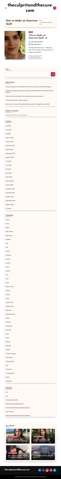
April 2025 (9, 173)
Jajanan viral (9, 302)
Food (7, 278)
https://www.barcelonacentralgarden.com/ (18, 407)
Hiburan (8, 290)
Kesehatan (9, 310)
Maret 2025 (9, 177)
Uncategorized (10, 373)
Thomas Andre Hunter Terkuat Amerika (17, 100)
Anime (7, 223)
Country (8, 259)
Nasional (8, 341)
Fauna (7, 267)
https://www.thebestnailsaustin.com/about (18, 415)
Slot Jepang (9, 357)
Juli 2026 (8, 126)
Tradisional (9, 369)
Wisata (7, 377)
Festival (8, 271)
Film (7, 275)
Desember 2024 (10, 189)
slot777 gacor (9, 411)
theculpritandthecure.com (18, 470)
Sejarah (8, 349)
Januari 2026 (9, 141)
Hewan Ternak (10, 286)
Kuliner (8, 318)
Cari (7, 69)
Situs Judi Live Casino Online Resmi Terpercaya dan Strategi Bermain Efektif (28, 104)
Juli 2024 (8, 208)
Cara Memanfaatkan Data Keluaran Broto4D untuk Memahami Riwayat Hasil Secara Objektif (29, 91)
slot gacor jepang (11, 353)
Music (7, 338)
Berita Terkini (9, 231)
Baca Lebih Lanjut (35, 57)
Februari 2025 (10, 181)
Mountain (8, 330)
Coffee (8, 251)
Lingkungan (9, 326)
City (7, 243)
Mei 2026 (8, 133)
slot (7, 392)
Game (7, 282)
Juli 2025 (8, 161)
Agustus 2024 (10, 204)
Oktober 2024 (9, 196)
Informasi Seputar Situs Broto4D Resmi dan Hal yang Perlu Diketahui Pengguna (28, 86)
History (8, 294)
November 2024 (10, 193)
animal (7, 219)
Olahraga (8, 345)
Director (8, 263)
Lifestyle (8, 322)
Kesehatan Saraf (10, 314)
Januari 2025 (9, 185)
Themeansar (42, 476)
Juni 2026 (9, 130)
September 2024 (10, 200)
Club (7, 247)
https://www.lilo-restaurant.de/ (15, 403)
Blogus (35, 476)
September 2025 (10, 153)
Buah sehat (9, 235)
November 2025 (10, 145)
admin (32, 41)
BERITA (8, 227)
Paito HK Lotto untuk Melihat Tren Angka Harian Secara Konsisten (24, 96)
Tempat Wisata (10, 361)
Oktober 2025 (9, 149)
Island (7, 298)
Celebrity (8, 239)
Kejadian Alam (10, 306)
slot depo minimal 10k (12, 400)
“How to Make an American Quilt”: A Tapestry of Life (38, 38)
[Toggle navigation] (6, 8)
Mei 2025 (8, 169)
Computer (8, 255)
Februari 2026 (10, 137)
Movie (30, 32)
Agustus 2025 (10, 157)
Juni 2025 (9, 165)
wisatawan (9, 381)
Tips (7, 365)
